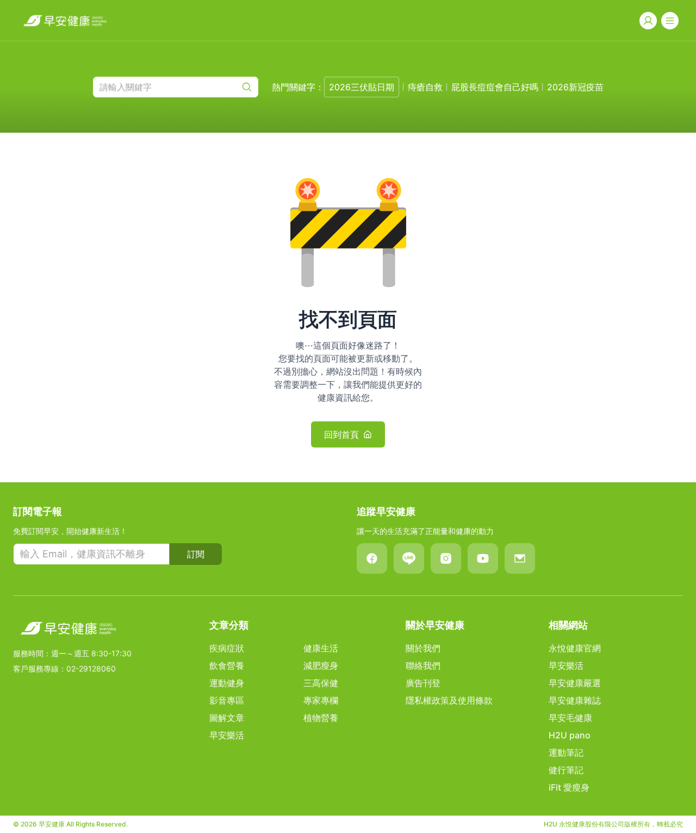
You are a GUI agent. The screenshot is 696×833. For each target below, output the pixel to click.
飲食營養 (226, 665)
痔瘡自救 (425, 87)
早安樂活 (226, 735)
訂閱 (195, 554)
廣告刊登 (423, 682)
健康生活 (320, 648)
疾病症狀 (226, 648)
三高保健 (320, 682)
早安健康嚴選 (575, 682)
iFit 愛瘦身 (569, 787)
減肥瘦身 (320, 665)
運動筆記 (566, 752)
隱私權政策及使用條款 (449, 700)
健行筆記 (566, 769)
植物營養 (320, 717)
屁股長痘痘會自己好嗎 (494, 87)
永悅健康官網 (575, 648)
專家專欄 (320, 700)
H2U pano (570, 735)
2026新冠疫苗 (575, 87)
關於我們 (423, 648)
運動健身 (226, 682)
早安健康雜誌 (575, 700)
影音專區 (226, 700)
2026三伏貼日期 (361, 87)
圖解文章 (226, 717)
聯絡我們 (423, 665)
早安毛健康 (570, 717)
